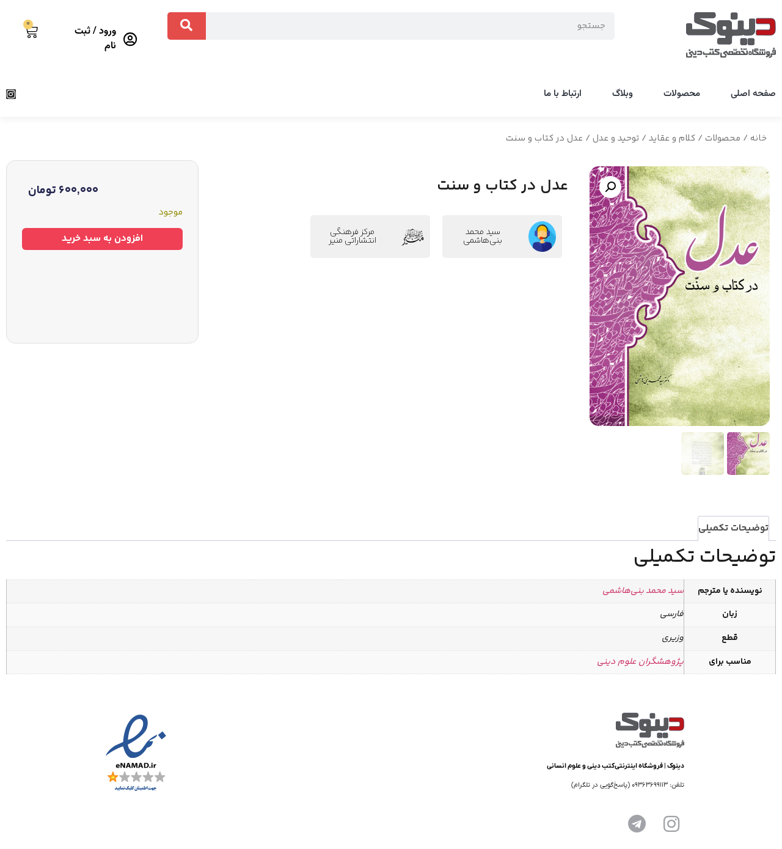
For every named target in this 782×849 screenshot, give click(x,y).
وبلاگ (622, 94)
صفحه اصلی (753, 94)
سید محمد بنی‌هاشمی (482, 237)
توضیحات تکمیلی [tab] (733, 528)
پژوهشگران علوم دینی (640, 662)
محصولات (681, 94)
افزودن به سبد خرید (102, 238)
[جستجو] (186, 26)
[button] (610, 187)
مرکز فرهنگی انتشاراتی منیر (352, 237)
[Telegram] (637, 824)
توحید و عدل (616, 138)
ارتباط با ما (563, 94)
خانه (758, 138)
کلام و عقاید (672, 138)
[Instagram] (11, 94)
